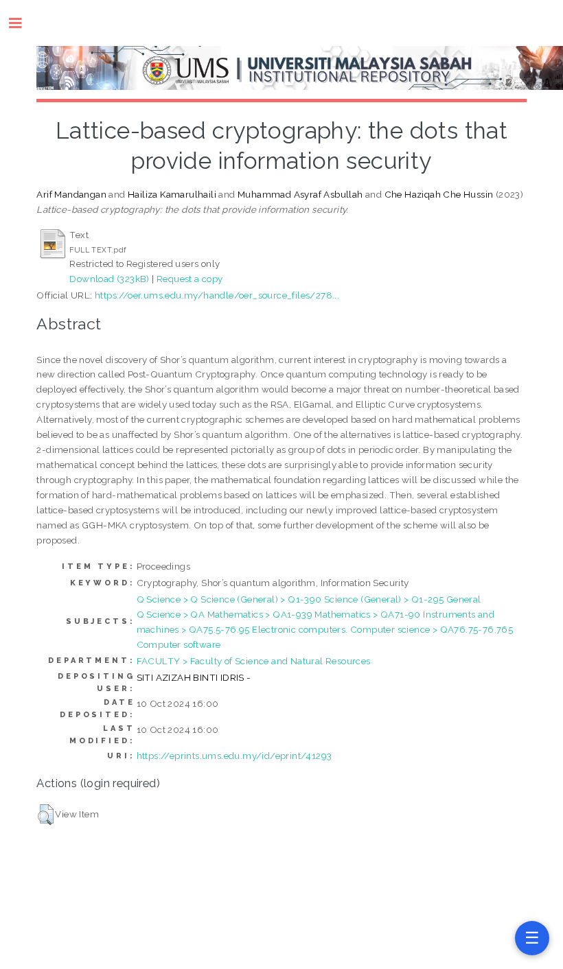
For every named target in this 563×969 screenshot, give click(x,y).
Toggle (22, 23)
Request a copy (190, 278)
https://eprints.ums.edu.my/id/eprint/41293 (234, 755)
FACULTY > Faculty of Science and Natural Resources (254, 660)
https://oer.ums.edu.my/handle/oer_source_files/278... (217, 295)
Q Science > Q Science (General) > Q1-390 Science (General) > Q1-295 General (309, 599)
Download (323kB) (109, 278)
